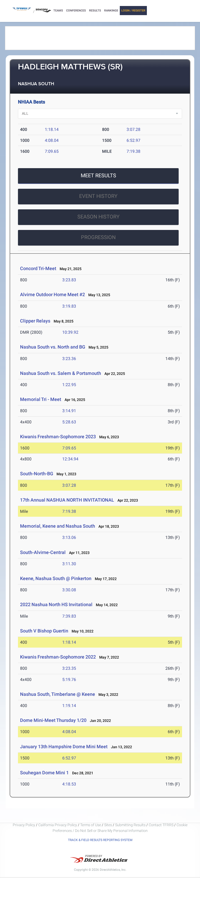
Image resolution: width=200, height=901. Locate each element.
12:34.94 (70, 458)
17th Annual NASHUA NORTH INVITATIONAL (67, 500)
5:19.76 (69, 679)
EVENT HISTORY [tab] (98, 196)
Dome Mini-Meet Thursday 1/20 (53, 720)
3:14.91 (69, 410)
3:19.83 (69, 306)
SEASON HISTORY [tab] (98, 217)
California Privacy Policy (57, 825)
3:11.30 (69, 563)
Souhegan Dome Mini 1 (44, 772)
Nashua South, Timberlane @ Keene (57, 694)
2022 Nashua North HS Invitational (56, 604)
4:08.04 (52, 140)
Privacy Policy (24, 825)
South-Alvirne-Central (43, 552)
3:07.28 (133, 129)
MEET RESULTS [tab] (98, 175)
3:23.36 (69, 358)
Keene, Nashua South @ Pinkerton (55, 578)
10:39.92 (70, 332)
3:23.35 (69, 668)
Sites (108, 825)
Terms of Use (90, 825)
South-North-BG (36, 473)
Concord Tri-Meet (38, 268)
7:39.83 (69, 616)
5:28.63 (69, 421)
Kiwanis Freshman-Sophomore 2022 (58, 657)
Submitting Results (130, 825)
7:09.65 (52, 151)
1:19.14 (69, 705)
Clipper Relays (35, 321)
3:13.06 (69, 537)
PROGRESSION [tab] (98, 237)
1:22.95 (69, 384)
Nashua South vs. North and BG (52, 347)
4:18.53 (69, 784)
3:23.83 (69, 279)
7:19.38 (133, 151)
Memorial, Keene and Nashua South (57, 526)
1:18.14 (52, 129)
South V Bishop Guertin (44, 631)
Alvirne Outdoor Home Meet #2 (52, 294)
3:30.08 (69, 589)
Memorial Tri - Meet (40, 399)
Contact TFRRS (161, 825)
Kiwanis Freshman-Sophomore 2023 (58, 436)
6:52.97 (133, 140)
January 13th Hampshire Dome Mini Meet (64, 746)
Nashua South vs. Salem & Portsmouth (60, 373)
